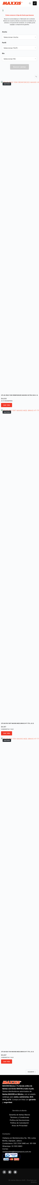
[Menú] (35, 3)
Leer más (6, 405)
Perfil (4, 43)
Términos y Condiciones (19, 1117)
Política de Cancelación (19, 1123)
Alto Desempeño (6, 401)
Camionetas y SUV (7, 729)
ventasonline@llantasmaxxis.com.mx (16, 1152)
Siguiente (31, 1072)
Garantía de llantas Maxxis (19, 1115)
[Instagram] (15, 1172)
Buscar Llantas (19, 67)
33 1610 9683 (16, 1146)
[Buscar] (30, 3)
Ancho (4, 32)
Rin (3, 53)
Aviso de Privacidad (19, 1126)
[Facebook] (4, 1172)
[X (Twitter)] (10, 1172)
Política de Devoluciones (19, 1120)
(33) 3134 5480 (19, 1143)
